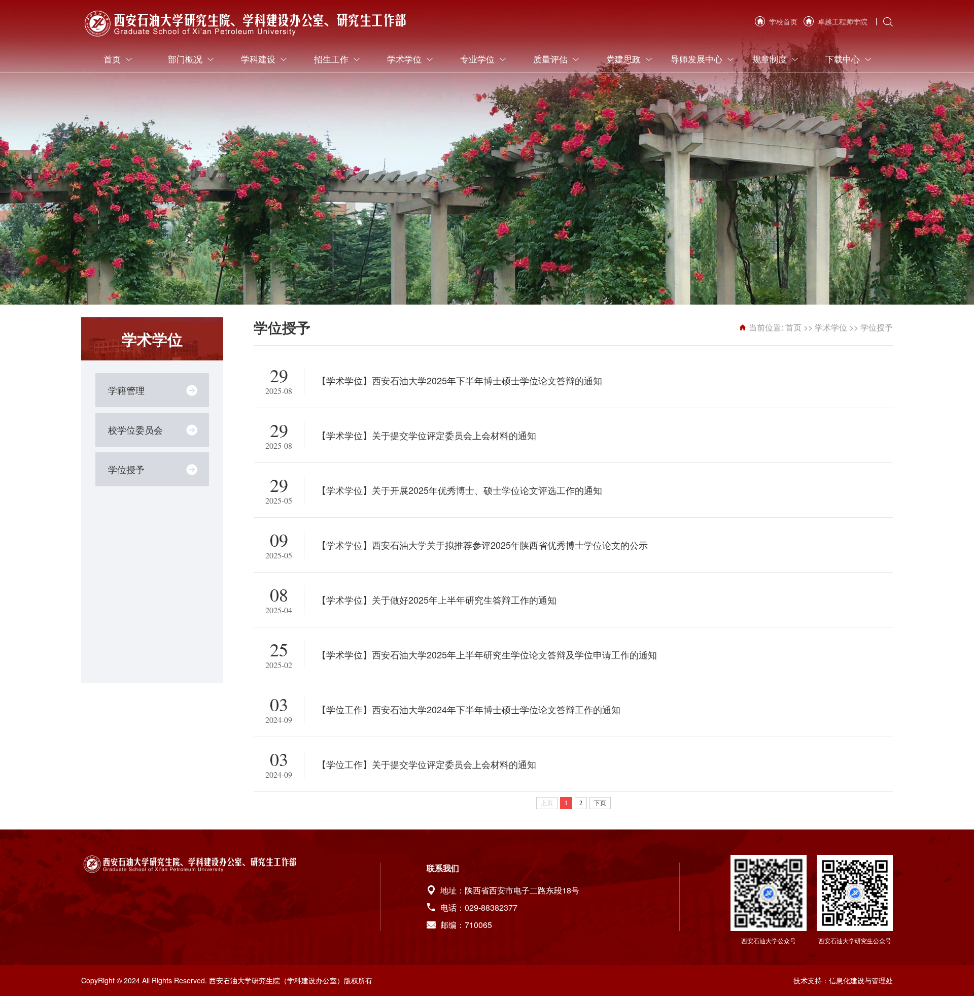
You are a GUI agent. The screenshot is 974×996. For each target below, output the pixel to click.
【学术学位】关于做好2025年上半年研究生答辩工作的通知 (436, 599)
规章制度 (769, 58)
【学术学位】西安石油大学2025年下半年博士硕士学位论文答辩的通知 (459, 380)
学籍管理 (126, 389)
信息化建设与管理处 (861, 980)
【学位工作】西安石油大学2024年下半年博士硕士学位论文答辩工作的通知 (468, 709)
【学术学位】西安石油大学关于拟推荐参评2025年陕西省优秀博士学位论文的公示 (482, 544)
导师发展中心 (696, 58)
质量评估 (550, 58)
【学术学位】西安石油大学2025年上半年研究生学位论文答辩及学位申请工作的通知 (487, 654)
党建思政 (623, 58)
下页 (600, 803)
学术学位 (404, 58)
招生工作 (331, 58)
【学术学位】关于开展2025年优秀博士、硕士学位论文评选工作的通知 (459, 489)
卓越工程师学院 (842, 21)
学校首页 (783, 21)
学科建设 (258, 58)
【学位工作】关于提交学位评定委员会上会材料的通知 (426, 764)
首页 (112, 58)
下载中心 (842, 58)
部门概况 (185, 58)
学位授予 (126, 469)
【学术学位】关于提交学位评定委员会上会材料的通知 (426, 435)
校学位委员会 (135, 429)
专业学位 (477, 58)
